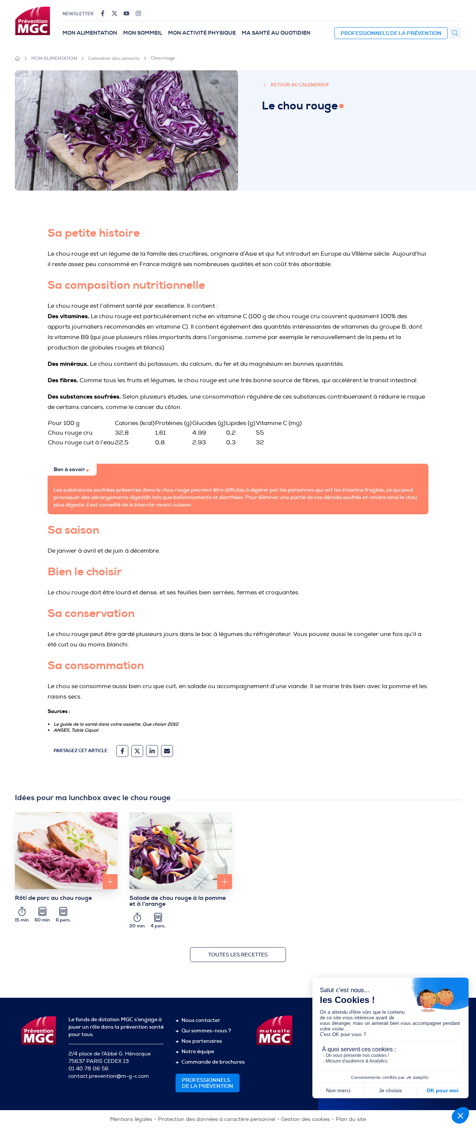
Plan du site (351, 1119)
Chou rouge (163, 58)
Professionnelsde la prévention (207, 1083)
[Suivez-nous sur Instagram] (138, 13)
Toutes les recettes (238, 954)
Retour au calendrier (300, 85)
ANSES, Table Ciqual (76, 730)
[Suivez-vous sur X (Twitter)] (115, 13)
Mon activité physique (202, 33)
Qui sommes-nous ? (206, 1030)
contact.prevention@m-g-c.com (108, 1076)
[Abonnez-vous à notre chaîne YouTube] (126, 13)
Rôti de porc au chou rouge (53, 898)
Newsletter (78, 14)
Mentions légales (131, 1119)
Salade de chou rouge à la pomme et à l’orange (177, 901)
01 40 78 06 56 (88, 1068)
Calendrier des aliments (113, 58)
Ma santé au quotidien (276, 33)
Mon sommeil (142, 33)
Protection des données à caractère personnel (216, 1119)
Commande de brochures (213, 1061)
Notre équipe (197, 1051)
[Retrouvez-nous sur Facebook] (103, 13)
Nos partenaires (201, 1041)
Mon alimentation (89, 33)
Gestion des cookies (305, 1119)
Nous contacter (200, 1020)
